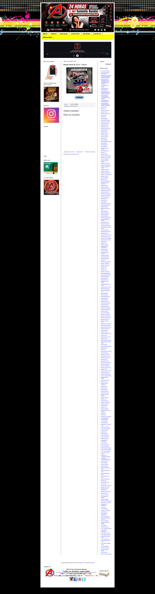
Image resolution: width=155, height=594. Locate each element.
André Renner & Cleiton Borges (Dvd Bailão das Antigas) (105, 92)
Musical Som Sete (105, 487)
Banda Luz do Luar (105, 271)
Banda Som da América (104, 384)
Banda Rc (103, 349)
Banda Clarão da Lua (106, 165)
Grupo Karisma (104, 433)
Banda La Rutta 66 (105, 265)
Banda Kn (103, 260)
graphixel (82, 562)
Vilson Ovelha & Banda (104, 550)
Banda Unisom (104, 400)
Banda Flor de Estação (106, 238)
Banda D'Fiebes (104, 177)
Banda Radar (104, 344)
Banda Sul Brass (105, 391)
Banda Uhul (103, 399)
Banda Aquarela (104, 130)
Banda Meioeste (104, 278)
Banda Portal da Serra (73, 106)
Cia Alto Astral (104, 421)
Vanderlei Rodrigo (105, 547)
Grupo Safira (104, 443)
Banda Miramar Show (106, 287)
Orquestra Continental (106, 502)
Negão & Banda (104, 499)
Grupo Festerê (104, 430)
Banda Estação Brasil (106, 217)
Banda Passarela (105, 319)
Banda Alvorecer (104, 126)
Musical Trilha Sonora (106, 491)
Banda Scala (104, 369)
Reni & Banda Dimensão (104, 514)
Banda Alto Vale (104, 125)
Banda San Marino (105, 364)
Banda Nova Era (104, 304)
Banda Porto (104, 335)
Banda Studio (104, 388)
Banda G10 (103, 243)
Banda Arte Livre (104, 133)
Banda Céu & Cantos (106, 157)
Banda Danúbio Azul (105, 181)
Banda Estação (104, 211)
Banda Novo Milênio (105, 309)
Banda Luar (103, 268)
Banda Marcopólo (105, 276)
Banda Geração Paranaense (104, 247)
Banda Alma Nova (105, 123)
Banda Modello (104, 293)
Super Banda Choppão (104, 531)
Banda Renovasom (105, 356)
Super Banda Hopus (105, 533)
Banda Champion (105, 159)
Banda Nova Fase (105, 306)
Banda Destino (104, 185)
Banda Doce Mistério (105, 193)
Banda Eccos (104, 200)
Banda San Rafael (105, 366)
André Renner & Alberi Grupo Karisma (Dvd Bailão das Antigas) (106, 76)
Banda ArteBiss (104, 135)
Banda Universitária (105, 402)
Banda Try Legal (104, 397)
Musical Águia (104, 462)
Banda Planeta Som (105, 328)
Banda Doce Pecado (105, 195)
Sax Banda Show (105, 526)
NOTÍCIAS (86, 34)
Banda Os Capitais (105, 312)
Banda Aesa (104, 115)
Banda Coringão (104, 171)
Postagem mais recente (69, 151)
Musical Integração (105, 479)
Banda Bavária (104, 144)
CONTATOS (75, 34)
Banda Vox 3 (104, 407)
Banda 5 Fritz (104, 112)
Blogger (92, 562)
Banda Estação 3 (105, 214)
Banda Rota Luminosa (106, 362)
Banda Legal (104, 266)
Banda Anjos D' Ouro (105, 128)
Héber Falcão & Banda (106, 448)
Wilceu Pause (104, 552)
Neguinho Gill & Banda (106, 501)
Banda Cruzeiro (104, 176)
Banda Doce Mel (105, 192)
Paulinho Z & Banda (105, 510)
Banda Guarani (104, 249)
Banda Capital (104, 154)
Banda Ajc (103, 116)
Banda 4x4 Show (105, 110)
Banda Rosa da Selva (106, 357)
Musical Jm (103, 480)
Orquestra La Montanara (104, 505)
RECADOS (64, 34)
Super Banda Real (105, 539)
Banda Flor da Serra (105, 236)
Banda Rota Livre (105, 361)
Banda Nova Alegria (105, 303)
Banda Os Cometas (105, 314)
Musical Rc (103, 483)
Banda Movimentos (105, 296)
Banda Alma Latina (105, 121)
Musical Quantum (105, 482)
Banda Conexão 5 (105, 169)
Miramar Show (104, 461)
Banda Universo (104, 404)
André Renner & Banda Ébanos (104, 89)
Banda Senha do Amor (106, 370)
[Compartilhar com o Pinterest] (77, 104)
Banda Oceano (104, 311)
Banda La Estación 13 (106, 261)
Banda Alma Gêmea (105, 120)
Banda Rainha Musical (106, 346)
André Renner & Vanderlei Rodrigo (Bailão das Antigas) (105, 104)
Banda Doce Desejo (105, 188)
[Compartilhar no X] (74, 104)
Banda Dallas (104, 179)
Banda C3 (103, 152)
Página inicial (80, 151)
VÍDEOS (54, 34)
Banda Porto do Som (105, 337)
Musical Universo (105, 494)
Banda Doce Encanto (106, 190)
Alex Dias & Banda (105, 71)
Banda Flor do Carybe (106, 239)
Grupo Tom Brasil (105, 446)
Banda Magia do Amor (106, 275)
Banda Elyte (104, 202)
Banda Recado (104, 352)
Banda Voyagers (104, 408)
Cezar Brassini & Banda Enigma (105, 419)
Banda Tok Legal (105, 393)
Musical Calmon (104, 464)
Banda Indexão (104, 250)
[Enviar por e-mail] (71, 104)
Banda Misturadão (105, 288)
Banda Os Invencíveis (106, 316)
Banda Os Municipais (106, 317)
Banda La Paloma (105, 263)
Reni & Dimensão (105, 516)
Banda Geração (104, 244)
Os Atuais (103, 507)
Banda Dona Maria (105, 197)
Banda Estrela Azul (105, 223)
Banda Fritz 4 (104, 241)
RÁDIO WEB (47, 37)
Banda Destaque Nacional (105, 183)
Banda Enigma (104, 206)
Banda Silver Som (105, 380)
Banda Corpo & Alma (105, 172)
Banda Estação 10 (105, 213)
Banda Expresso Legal (106, 234)
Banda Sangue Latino (106, 367)
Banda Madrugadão (105, 273)
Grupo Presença (104, 438)
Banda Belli (103, 146)
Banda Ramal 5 (104, 348)
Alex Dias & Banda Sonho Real (105, 73)
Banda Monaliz (104, 294)
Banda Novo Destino (105, 308)
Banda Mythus (104, 299)
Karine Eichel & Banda (106, 449)
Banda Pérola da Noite (106, 323)
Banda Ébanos (104, 198)
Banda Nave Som (105, 301)
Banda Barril (104, 143)
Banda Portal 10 (104, 332)
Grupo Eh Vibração (105, 428)
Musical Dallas (104, 466)
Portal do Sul (104, 512)
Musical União (104, 493)
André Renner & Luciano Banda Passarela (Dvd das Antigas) (105, 97)
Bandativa (103, 413)
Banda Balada (104, 139)
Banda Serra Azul (105, 372)
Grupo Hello (104, 432)
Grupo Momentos (105, 435)
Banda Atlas (103, 138)
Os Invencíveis (104, 508)
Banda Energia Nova (105, 203)
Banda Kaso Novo (105, 257)
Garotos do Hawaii (105, 427)
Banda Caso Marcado (106, 155)
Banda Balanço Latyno (106, 141)
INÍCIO (45, 34)
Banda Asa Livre (104, 136)
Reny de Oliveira (105, 520)
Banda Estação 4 (105, 216)
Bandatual (103, 414)
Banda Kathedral (105, 258)
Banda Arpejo (104, 131)
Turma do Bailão (104, 546)
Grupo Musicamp (105, 436)
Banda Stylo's (104, 389)
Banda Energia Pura (105, 205)
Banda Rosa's (104, 359)
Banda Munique (104, 298)
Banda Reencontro (105, 354)
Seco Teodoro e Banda (106, 528)
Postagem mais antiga (90, 151)
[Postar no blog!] (72, 104)
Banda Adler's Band (105, 113)
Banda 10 (103, 108)
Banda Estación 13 (105, 222)
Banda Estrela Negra (105, 225)
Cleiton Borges (104, 422)
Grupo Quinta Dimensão (104, 441)
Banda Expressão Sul (106, 231)
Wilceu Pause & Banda (106, 554)
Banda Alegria (104, 118)
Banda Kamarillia (105, 255)
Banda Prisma (104, 338)
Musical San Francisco (106, 485)
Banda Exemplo (104, 230)
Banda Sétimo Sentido (106, 375)
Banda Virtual (104, 405)
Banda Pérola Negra (105, 325)
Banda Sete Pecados (106, 374)
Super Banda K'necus (106, 534)
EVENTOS (97, 34)
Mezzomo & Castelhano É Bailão (105, 456)
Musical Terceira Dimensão (104, 489)
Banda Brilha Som (105, 150)
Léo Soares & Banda (105, 451)
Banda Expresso (104, 233)
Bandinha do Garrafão (106, 416)
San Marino (103, 525)
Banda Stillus (104, 386)
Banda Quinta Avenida (106, 340)
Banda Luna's (104, 270)
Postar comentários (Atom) (73, 154)
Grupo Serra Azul (105, 444)
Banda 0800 (104, 107)
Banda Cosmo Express (106, 174)
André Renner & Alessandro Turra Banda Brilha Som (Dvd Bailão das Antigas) (105, 82)
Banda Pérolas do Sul (106, 327)
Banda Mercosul (104, 279)
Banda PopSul (104, 330)
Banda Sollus (104, 381)
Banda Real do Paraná (106, 351)
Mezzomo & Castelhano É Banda (105, 459)
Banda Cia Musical (105, 163)
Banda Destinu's (104, 187)
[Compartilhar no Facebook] (75, 104)
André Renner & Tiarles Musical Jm (105, 101)
